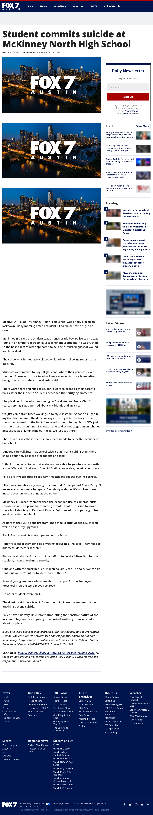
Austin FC (7, 748)
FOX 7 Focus (85, 708)
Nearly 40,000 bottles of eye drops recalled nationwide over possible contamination (119, 134)
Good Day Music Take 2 (61, 723)
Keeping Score (35, 700)
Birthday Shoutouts (37, 697)
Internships (109, 717)
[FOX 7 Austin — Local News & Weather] (12, 6)
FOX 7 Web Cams (138, 716)
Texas (5, 704)
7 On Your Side (86, 704)
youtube (142, 804)
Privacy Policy (131, 110)
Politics (5, 708)
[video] (143, 332)
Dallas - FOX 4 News (38, 745)
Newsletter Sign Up (113, 704)
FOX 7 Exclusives (85, 694)
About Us (110, 693)
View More (142, 126)
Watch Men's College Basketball (63, 773)
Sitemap (6, 721)
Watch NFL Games (62, 748)
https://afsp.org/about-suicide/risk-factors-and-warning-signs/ (56, 652)
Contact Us (109, 700)
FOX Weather (136, 719)
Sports (6, 741)
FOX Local (60, 693)
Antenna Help (110, 732)
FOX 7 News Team (113, 708)
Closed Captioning (113, 721)
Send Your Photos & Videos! (140, 711)
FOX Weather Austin (63, 711)
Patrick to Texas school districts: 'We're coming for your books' (136, 213)
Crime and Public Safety (10, 713)
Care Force (84, 715)
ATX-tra (82, 726)
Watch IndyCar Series (63, 768)
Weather (135, 693)
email (148, 804)
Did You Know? (137, 723)
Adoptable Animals (37, 711)
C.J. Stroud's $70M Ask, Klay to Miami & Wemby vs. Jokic (119, 370)
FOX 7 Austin (7, 52)
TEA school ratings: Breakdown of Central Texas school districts (135, 276)
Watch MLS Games (62, 788)
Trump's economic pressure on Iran (119, 383)
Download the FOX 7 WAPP (140, 705)
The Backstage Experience (60, 729)
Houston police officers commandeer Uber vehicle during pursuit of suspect (118, 148)
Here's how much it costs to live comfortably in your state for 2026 (120, 188)
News (18, 52)
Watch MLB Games (62, 758)
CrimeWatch (85, 700)
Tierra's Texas (60, 700)
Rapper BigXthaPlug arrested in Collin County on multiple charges (120, 161)
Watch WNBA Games (63, 784)
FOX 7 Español (60, 704)
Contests (32, 715)
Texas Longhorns (10, 745)
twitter (130, 804)
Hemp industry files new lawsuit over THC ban (117, 343)
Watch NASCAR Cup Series (63, 763)
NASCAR (6, 755)
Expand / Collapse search (149, 6)
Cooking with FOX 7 (37, 704)
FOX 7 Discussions (88, 722)
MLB (4, 752)
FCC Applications (112, 728)
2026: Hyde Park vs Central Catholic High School (118, 330)
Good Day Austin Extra (61, 716)
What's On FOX (111, 697)
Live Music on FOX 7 (38, 708)
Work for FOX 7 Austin (111, 713)
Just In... (111, 126)
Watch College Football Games (61, 753)
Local (5, 697)
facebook (124, 804)
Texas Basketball (10, 759)
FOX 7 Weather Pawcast (137, 698)
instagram (136, 804)
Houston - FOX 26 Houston (36, 750)
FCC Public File (111, 725)
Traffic (5, 700)
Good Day (34, 693)
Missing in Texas (87, 718)
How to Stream (60, 697)
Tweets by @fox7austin (119, 430)
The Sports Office (61, 708)
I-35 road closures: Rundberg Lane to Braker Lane (119, 357)
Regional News (38, 741)
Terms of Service (130, 113)
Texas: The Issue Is (88, 711)
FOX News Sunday (11, 717)
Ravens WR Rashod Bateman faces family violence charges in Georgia (119, 174)
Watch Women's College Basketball (62, 779)
